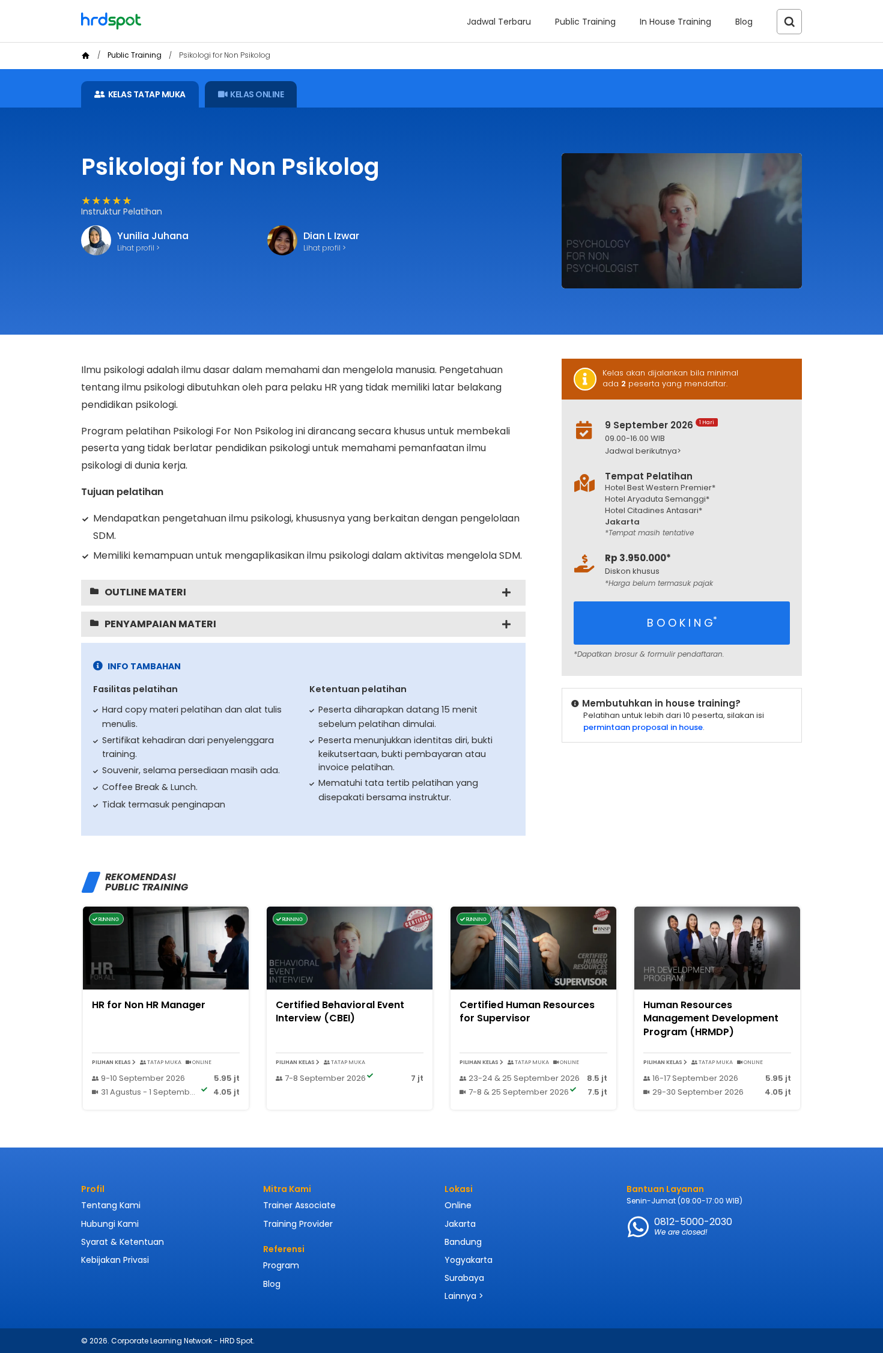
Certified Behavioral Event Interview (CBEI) (340, 1011)
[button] (691, 451)
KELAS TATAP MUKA (147, 94)
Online (458, 1205)
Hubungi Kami (110, 1224)
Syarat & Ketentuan (122, 1242)
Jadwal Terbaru (499, 22)
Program (281, 1265)
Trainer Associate (299, 1205)
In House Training (675, 22)
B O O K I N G (682, 622)
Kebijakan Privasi (115, 1260)
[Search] (789, 21)
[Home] (85, 55)
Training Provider (298, 1224)
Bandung (463, 1242)
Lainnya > (464, 1296)
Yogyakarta (469, 1260)
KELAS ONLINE (257, 94)
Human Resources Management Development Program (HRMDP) (710, 1018)
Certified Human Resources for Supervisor (527, 1011)
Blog (744, 22)
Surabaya (464, 1278)
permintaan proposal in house (643, 727)
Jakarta (460, 1224)
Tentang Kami (111, 1205)
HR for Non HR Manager (148, 1005)
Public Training (585, 22)
